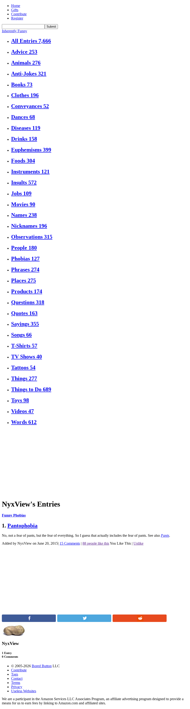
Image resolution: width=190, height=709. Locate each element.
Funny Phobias (14, 515)
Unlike (138, 543)
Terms (15, 683)
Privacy (16, 687)
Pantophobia (22, 526)
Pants (165, 535)
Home (15, 6)
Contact (16, 678)
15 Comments (70, 543)
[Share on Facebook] (29, 621)
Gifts (14, 10)
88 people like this (95, 543)
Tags (14, 674)
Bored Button (42, 666)
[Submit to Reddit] (140, 621)
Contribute (19, 14)
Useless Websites (23, 691)
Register (17, 18)
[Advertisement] (95, 462)
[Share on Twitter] (84, 621)
